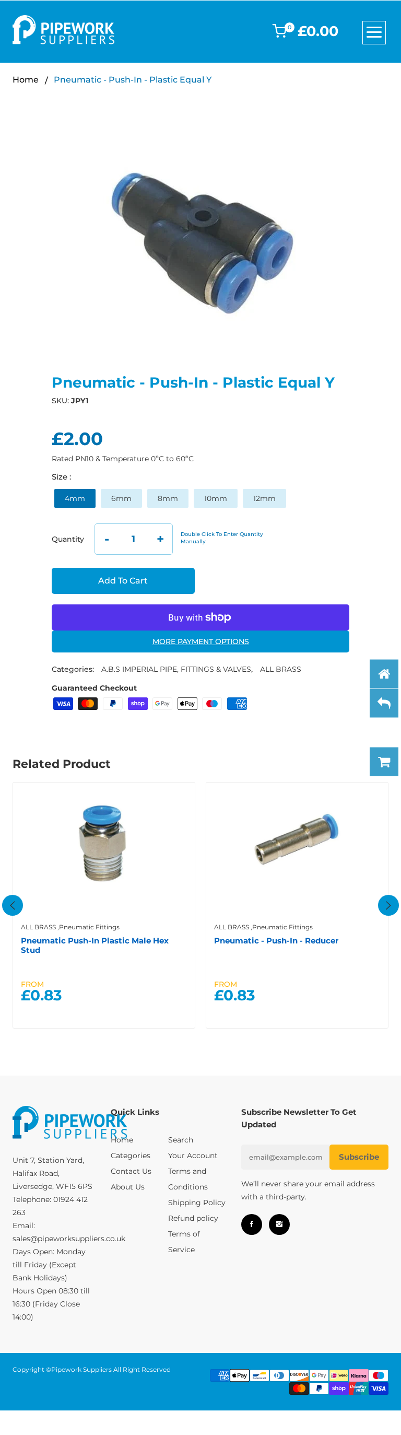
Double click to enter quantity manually (222, 538)
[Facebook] (251, 1224)
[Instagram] (279, 1224)
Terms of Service (184, 1241)
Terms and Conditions (188, 1179)
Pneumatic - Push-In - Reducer (276, 941)
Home (26, 80)
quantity (68, 539)
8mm (168, 498)
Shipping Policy (197, 1202)
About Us (128, 1187)
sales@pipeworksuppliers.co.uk (69, 1238)
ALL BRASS (280, 669)
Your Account (193, 1155)
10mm (215, 498)
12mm (264, 498)
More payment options (200, 641)
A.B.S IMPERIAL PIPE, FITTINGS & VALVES (176, 669)
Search (180, 1140)
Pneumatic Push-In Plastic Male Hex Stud (95, 945)
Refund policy (193, 1218)
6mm (121, 498)
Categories (130, 1155)
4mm (75, 498)
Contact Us (131, 1171)
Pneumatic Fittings (89, 927)
